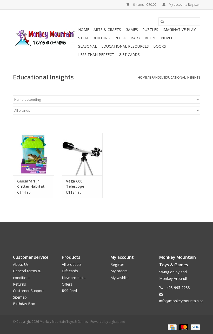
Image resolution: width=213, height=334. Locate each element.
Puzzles (150, 29)
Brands (155, 77)
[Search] (162, 21)
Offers (67, 284)
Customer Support (28, 290)
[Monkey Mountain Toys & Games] (45, 38)
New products (73, 277)
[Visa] (194, 327)
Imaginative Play (179, 29)
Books (159, 46)
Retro (151, 37)
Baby (135, 37)
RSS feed (69, 290)
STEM (83, 37)
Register (117, 264)
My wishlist (119, 277)
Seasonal (87, 46)
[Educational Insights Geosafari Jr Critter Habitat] (33, 154)
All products (72, 264)
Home (83, 29)
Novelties (171, 37)
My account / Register (184, 4)
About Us (21, 264)
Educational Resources (125, 46)
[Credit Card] (171, 327)
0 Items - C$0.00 (144, 4)
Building (101, 37)
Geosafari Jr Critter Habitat (31, 184)
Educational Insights (182, 77)
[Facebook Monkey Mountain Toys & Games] (102, 234)
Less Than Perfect (96, 54)
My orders (119, 270)
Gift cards (129, 54)
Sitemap (20, 297)
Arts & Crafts (107, 29)
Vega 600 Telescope (75, 184)
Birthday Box (24, 303)
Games (131, 29)
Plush (120, 37)
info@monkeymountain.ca (181, 300)
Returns (19, 284)
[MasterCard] (183, 327)
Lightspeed (117, 321)
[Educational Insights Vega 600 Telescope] (82, 154)
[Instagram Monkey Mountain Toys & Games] (111, 234)
